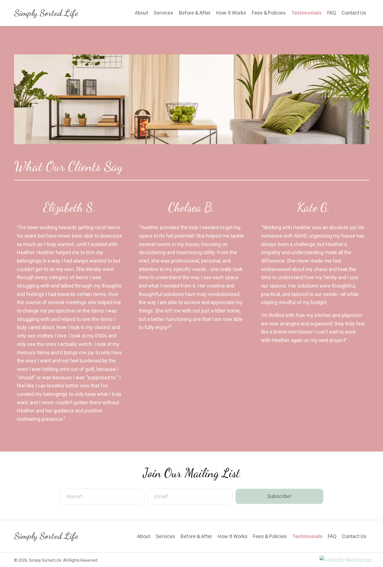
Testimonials (307, 536)
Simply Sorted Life (46, 13)
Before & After (196, 536)
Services (165, 536)
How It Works (233, 536)
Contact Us (354, 536)
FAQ (332, 536)
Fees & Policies (270, 536)
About (143, 536)
